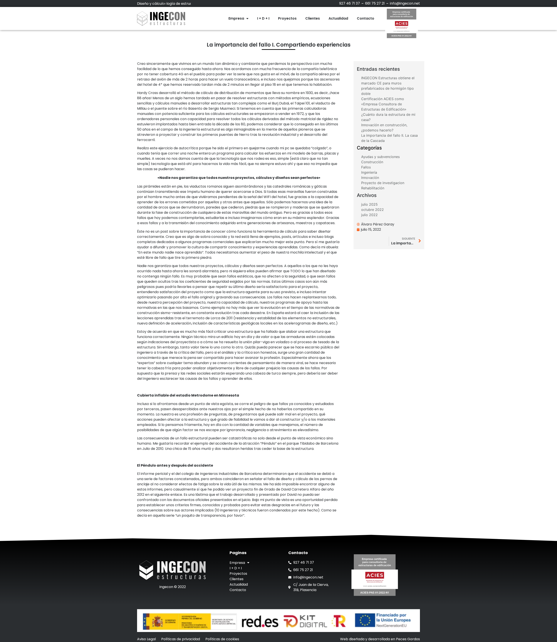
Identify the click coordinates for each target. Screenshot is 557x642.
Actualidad (338, 18)
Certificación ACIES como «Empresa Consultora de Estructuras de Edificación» (383, 104)
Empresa (236, 18)
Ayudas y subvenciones (380, 157)
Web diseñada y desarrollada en (380, 639)
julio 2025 (369, 204)
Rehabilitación (372, 188)
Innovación (370, 177)
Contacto (365, 18)
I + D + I (263, 18)
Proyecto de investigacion (382, 183)
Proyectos (287, 18)
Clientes (312, 18)
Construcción (372, 162)
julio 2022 (369, 215)
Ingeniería (369, 172)
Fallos (366, 167)
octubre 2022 (372, 209)
